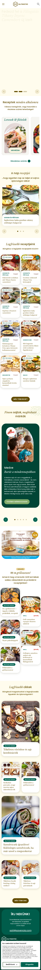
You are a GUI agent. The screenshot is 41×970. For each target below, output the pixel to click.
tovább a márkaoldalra (16, 502)
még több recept (20, 399)
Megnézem (15, 150)
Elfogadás (29, 964)
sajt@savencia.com (20, 930)
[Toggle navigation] (3, 4)
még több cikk (21, 901)
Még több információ (13, 38)
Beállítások (10, 964)
